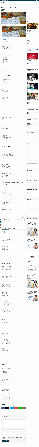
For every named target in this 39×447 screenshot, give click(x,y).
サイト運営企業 (30, 265)
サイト (3, 434)
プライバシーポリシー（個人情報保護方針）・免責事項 (32, 267)
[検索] (37, 0)
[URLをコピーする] (24, 408)
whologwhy (4, 39)
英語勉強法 (3, 10)
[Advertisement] (32, 14)
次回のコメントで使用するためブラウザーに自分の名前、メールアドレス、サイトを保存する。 (14, 438)
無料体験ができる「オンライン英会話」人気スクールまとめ (32, 270)
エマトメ (3, 2)
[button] (3, 408)
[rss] (36, 0)
